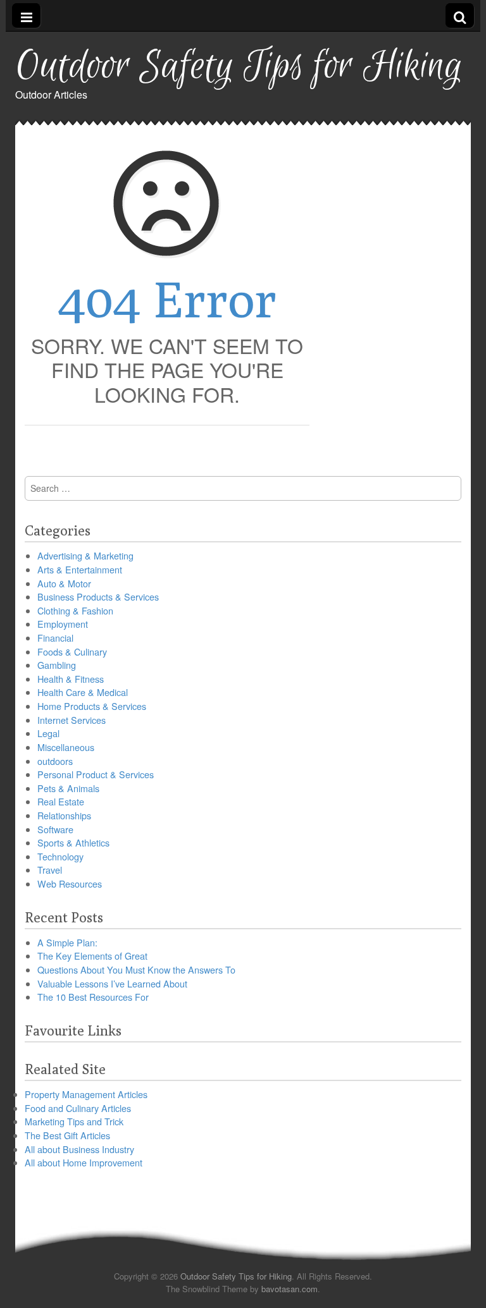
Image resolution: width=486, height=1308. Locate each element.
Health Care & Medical (82, 692)
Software (55, 829)
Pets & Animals (68, 788)
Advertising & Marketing (85, 555)
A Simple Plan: (67, 942)
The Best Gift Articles (67, 1135)
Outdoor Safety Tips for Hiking (239, 66)
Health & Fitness (70, 678)
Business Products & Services (98, 596)
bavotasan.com (289, 1289)
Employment (62, 623)
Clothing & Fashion (75, 610)
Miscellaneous (65, 747)
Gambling (56, 664)
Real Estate (60, 801)
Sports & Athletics (73, 842)
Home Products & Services (91, 705)
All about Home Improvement (83, 1162)
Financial (55, 637)
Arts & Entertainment (79, 569)
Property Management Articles (86, 1094)
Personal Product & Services (95, 774)
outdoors (55, 760)
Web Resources (69, 883)
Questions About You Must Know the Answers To (136, 969)
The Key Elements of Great (92, 955)
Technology (60, 856)
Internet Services (71, 719)
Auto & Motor (64, 583)
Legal (48, 733)
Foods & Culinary (72, 651)
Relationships (64, 815)
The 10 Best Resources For (93, 996)
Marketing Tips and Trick (74, 1121)
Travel (49, 869)
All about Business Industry (79, 1149)
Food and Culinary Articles (78, 1108)
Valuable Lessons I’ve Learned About (112, 983)
